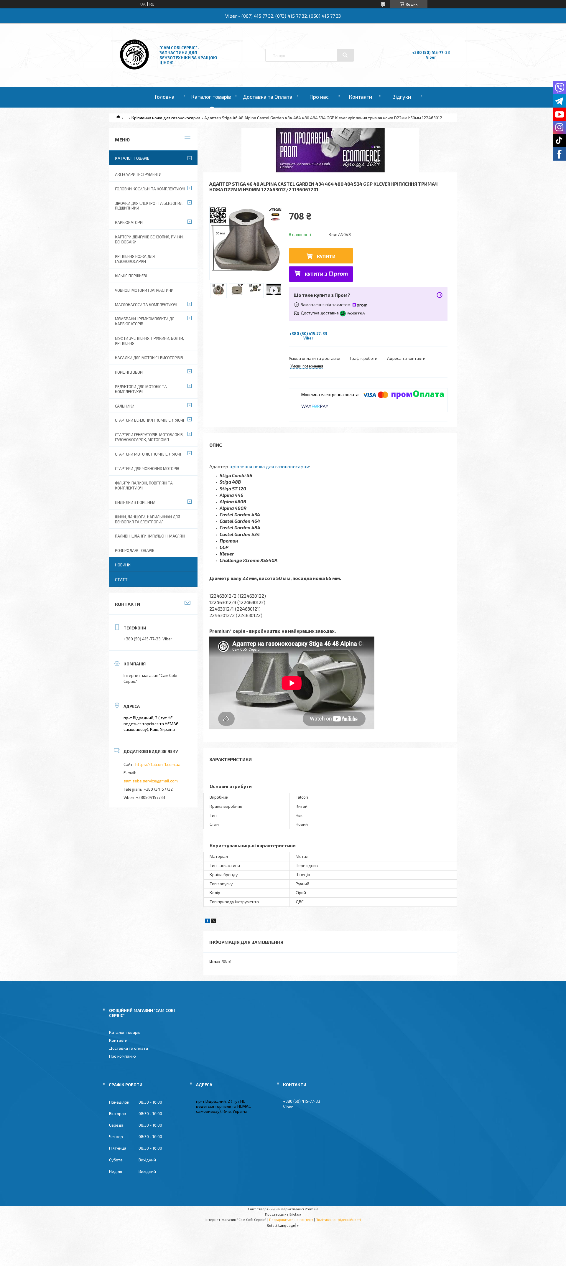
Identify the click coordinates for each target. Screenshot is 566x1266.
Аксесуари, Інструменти (138, 174)
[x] (213, 921)
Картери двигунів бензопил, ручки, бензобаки (149, 239)
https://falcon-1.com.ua (157, 764)
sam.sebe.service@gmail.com (151, 780)
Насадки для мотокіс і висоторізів (149, 357)
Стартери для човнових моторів (147, 468)
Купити (326, 256)
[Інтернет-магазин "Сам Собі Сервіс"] (135, 70)
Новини (123, 564)
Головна (165, 96)
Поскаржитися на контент (291, 1219)
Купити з (316, 274)
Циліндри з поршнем (135, 502)
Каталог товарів (211, 96)
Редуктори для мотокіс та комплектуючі (141, 389)
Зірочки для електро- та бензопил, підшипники (149, 206)
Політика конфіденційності (338, 1219)
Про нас (319, 96)
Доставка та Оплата (267, 96)
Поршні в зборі (129, 372)
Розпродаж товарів (134, 550)
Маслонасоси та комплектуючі (146, 304)
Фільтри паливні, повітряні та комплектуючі (144, 485)
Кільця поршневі (131, 275)
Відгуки (401, 96)
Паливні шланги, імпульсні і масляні (150, 536)
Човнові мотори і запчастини (144, 290)
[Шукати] (345, 55)
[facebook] (207, 921)
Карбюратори (129, 222)
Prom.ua (311, 1209)
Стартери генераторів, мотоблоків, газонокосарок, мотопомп (149, 437)
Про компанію (122, 1056)
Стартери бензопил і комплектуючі (149, 420)
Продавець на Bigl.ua (283, 1214)
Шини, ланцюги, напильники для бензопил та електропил (147, 519)
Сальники (124, 406)
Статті (122, 579)
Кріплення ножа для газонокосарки (165, 117)
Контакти (360, 96)
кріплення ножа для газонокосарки (269, 466)
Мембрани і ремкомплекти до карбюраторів (145, 321)
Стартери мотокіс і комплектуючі (148, 454)
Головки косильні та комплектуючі (150, 189)
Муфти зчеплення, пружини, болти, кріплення (149, 341)
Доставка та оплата (128, 1048)
